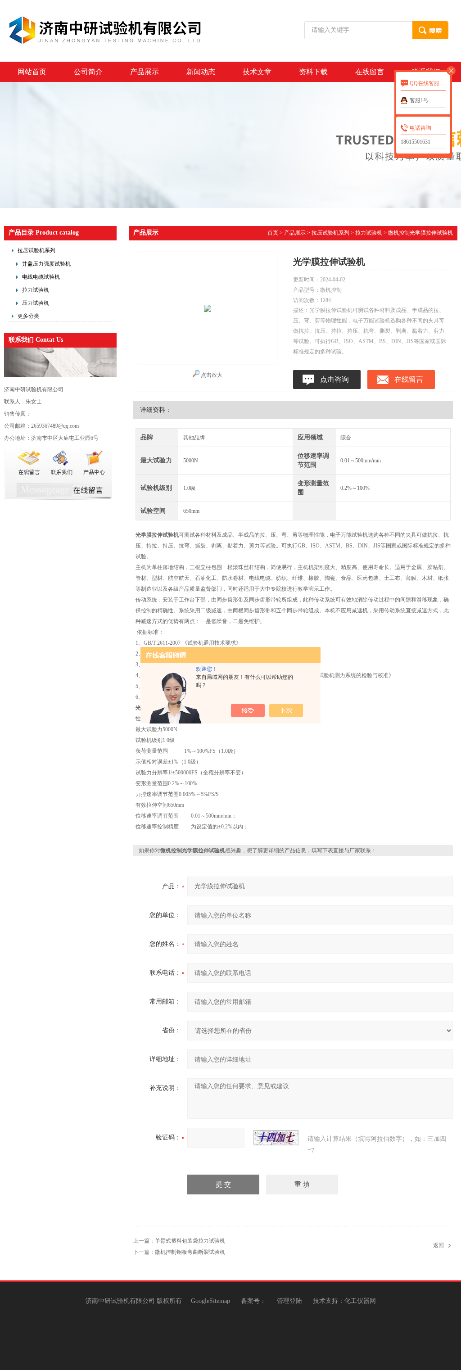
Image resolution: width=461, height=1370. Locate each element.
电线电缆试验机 (41, 277)
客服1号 (419, 100)
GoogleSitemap (210, 1301)
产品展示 (144, 72)
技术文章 (257, 72)
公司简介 (88, 72)
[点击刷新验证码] (275, 1137)
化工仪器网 (360, 1301)
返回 (438, 1245)
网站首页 (32, 72)
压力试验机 (35, 303)
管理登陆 (289, 1301)
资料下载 (313, 72)
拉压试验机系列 (36, 250)
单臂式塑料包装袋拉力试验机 (190, 1241)
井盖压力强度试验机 (46, 264)
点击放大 (211, 375)
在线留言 (369, 72)
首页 (272, 233)
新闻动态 (200, 72)
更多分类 (28, 316)
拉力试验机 (35, 290)
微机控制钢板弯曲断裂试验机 (190, 1252)
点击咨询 (334, 379)
